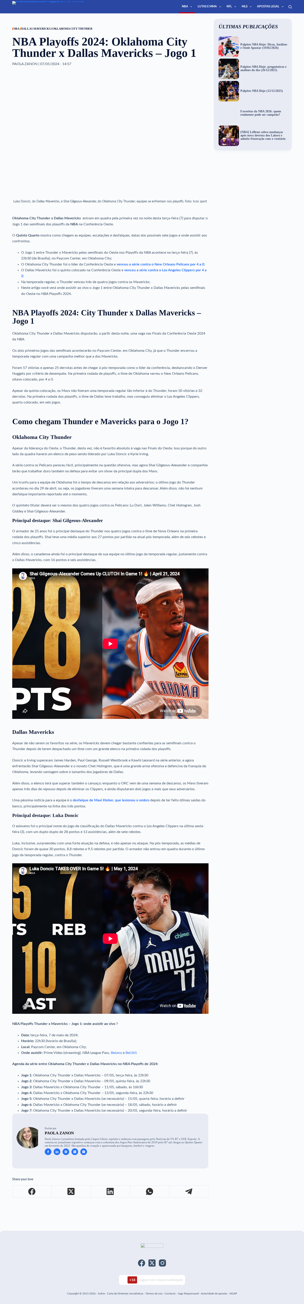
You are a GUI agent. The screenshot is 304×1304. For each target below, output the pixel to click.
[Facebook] (32, 1191)
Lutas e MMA (207, 6)
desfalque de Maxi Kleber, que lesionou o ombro (111, 800)
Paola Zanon (59, 1133)
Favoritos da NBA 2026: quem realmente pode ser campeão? (260, 113)
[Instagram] (162, 1263)
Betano (116, 1053)
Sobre (101, 1293)
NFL (229, 6)
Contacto (170, 1293)
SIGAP (233, 1293)
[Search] (290, 6)
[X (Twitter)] (71, 1191)
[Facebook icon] (48, 1151)
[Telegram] (188, 1191)
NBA (185, 6)
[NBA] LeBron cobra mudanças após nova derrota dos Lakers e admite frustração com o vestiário (263, 135)
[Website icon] (66, 1151)
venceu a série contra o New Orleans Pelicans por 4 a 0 (160, 264)
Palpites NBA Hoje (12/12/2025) (261, 91)
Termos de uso (154, 1293)
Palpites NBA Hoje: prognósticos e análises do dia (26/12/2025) (263, 68)
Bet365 (131, 1053)
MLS (244, 6)
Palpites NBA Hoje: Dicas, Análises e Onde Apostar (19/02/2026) (263, 46)
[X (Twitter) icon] (74, 1151)
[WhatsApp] (149, 1191)
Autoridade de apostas (214, 1293)
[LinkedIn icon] (57, 1151)
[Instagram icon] (83, 1151)
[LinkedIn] (110, 1191)
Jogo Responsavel (188, 1293)
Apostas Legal (268, 6)
